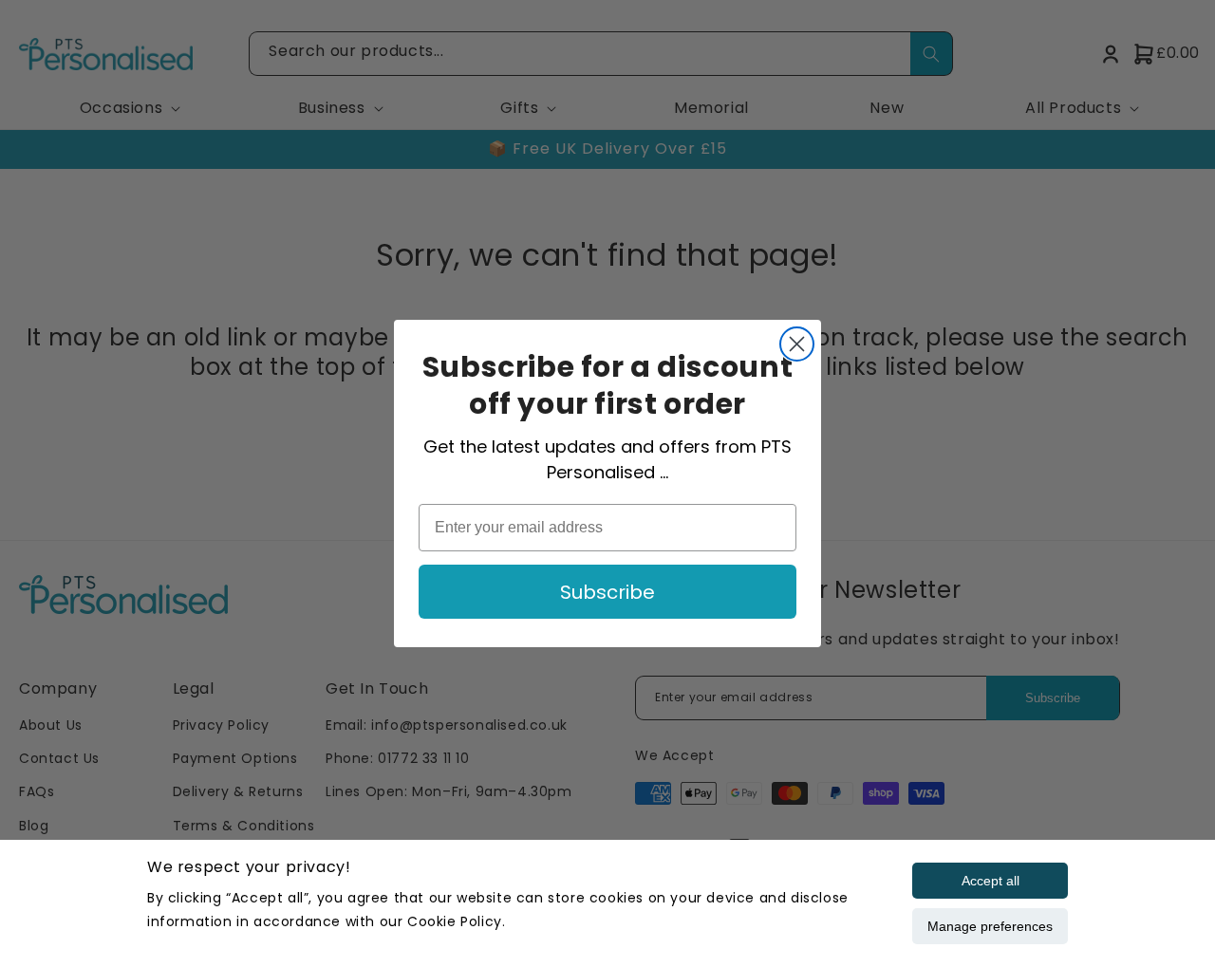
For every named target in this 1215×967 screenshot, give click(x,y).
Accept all (990, 880)
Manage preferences (990, 926)
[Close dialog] (796, 344)
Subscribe (607, 592)
